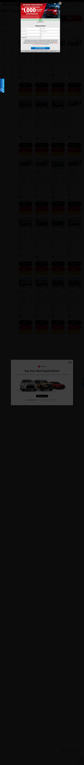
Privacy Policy (41, 44)
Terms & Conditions (34, 51)
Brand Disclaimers (53, 51)
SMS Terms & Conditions (44, 51)
